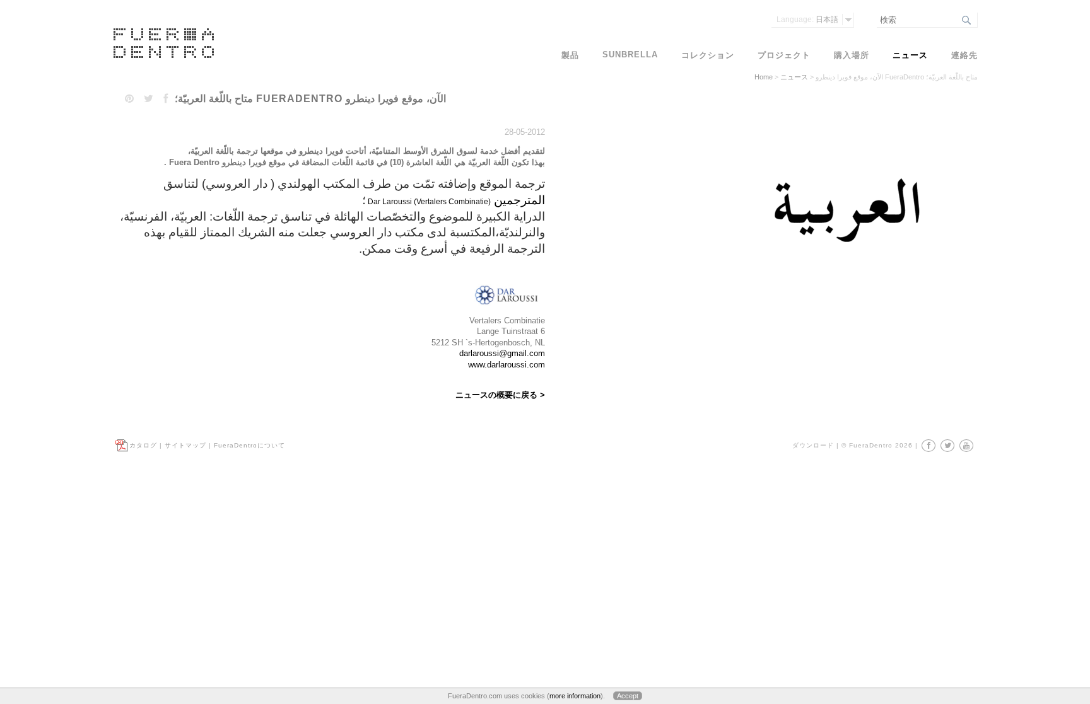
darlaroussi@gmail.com (502, 353)
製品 (570, 55)
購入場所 (851, 55)
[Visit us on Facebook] (928, 445)
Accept (627, 696)
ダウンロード (813, 445)
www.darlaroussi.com (506, 364)
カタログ (143, 445)
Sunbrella (630, 54)
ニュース (794, 77)
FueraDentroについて (249, 445)
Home (763, 77)
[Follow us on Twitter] (947, 445)
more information (575, 696)
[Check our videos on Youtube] (966, 445)
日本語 (807, 19)
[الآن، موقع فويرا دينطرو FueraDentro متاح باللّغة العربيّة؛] (845, 273)
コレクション (707, 55)
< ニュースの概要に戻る (500, 395)
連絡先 (964, 55)
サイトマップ (185, 445)
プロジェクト (784, 55)
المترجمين (518, 200)
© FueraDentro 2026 (877, 445)
